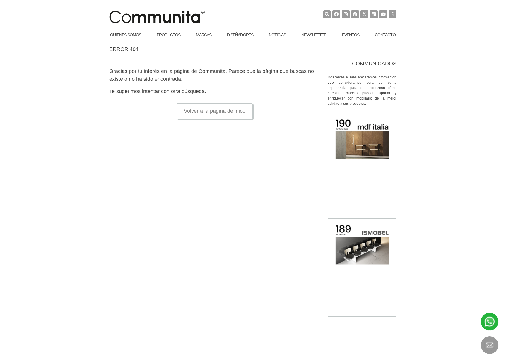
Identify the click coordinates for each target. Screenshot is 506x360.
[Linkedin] (374, 14)
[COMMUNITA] (157, 17)
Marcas (204, 34)
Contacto (385, 34)
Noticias (277, 34)
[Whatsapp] (392, 14)
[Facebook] (336, 14)
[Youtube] (383, 14)
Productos (168, 34)
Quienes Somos (125, 34)
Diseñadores (240, 34)
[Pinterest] (355, 14)
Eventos (351, 34)
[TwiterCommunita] (364, 14)
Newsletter (313, 34)
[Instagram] (346, 14)
